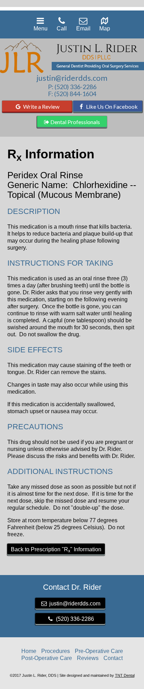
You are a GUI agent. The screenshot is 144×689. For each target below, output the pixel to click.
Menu (41, 28)
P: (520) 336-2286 (72, 86)
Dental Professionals (74, 122)
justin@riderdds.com (72, 77)
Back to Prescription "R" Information (56, 549)
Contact (113, 658)
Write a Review (40, 106)
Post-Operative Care (46, 658)
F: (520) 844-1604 (72, 93)
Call (62, 28)
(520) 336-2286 (74, 619)
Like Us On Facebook (111, 106)
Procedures (55, 651)
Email (83, 28)
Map (104, 28)
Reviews (88, 658)
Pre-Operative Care (99, 651)
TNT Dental (125, 675)
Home (28, 651)
